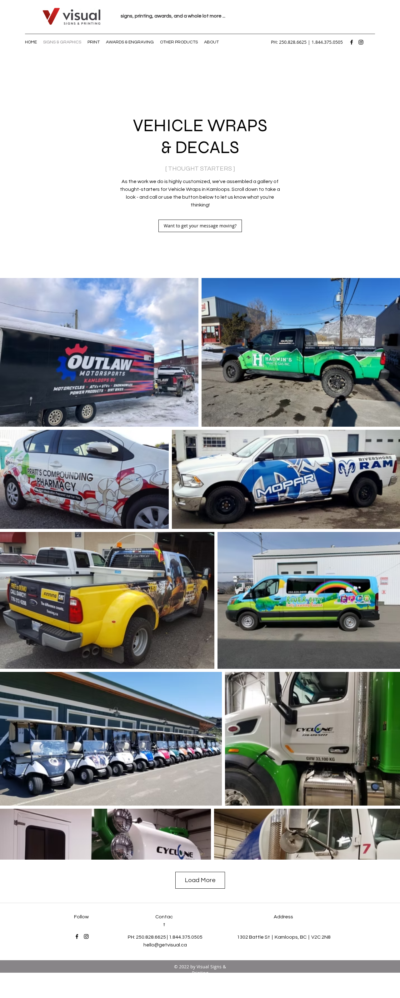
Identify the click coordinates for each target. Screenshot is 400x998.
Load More (200, 880)
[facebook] (351, 42)
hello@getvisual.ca (165, 944)
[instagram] (361, 42)
